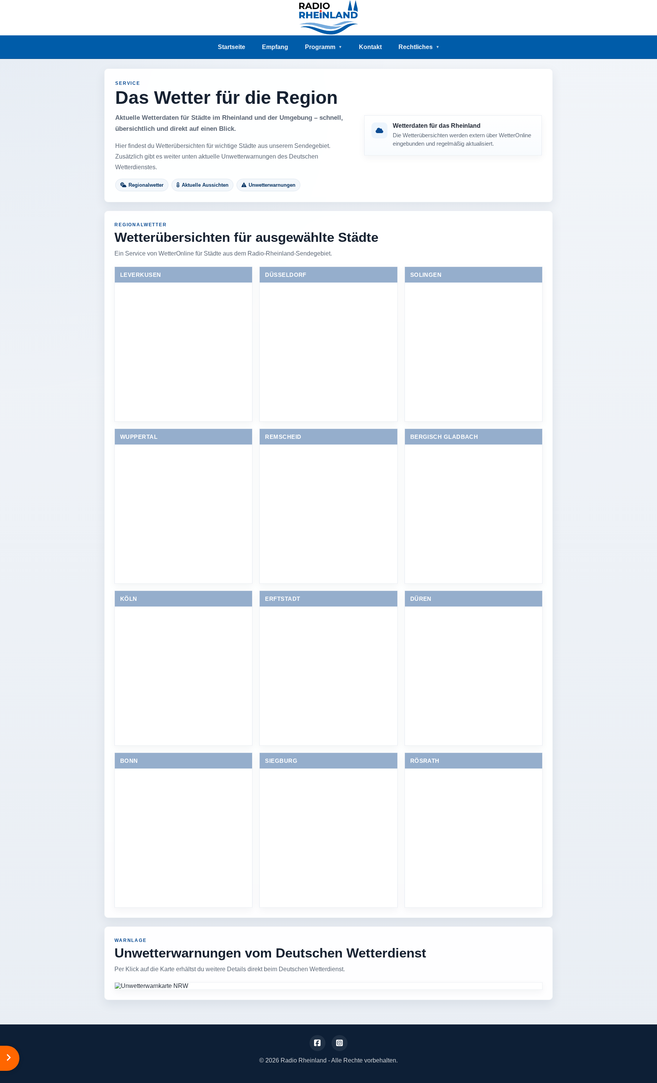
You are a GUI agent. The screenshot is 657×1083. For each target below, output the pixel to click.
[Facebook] (317, 1043)
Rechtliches (419, 47)
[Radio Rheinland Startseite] (328, 17)
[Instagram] (340, 1043)
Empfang (275, 47)
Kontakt (370, 47)
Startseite (231, 47)
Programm (323, 47)
